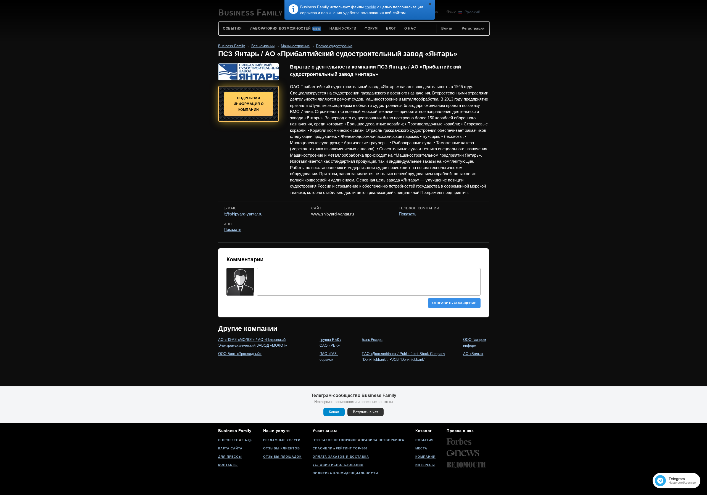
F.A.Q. (247, 440)
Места (421, 448)
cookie (370, 7)
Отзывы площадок (282, 456)
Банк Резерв (372, 340)
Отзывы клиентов (281, 448)
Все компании (263, 46)
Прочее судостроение (334, 46)
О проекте (228, 440)
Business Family (231, 46)
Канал (334, 412)
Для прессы (230, 456)
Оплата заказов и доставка (341, 456)
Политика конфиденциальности (345, 473)
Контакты (228, 465)
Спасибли (323, 448)
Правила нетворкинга (382, 440)
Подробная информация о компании (249, 104)
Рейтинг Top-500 (351, 448)
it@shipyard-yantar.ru (243, 214)
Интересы (425, 465)
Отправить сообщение (454, 303)
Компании (425, 456)
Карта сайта (230, 448)
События (424, 440)
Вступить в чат (365, 412)
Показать (407, 214)
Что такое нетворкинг (335, 440)
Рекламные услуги (281, 440)
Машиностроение (295, 46)
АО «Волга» (473, 354)
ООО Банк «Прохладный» (240, 354)
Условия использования (338, 465)
